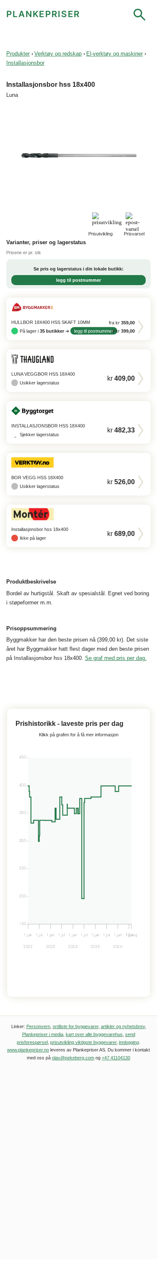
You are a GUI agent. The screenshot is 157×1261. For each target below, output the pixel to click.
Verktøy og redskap (58, 54)
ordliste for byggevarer (75, 1026)
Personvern (38, 1026)
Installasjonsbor (25, 63)
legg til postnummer (78, 280)
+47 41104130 (116, 1057)
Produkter (18, 54)
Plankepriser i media (42, 1034)
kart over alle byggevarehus (94, 1034)
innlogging (129, 1042)
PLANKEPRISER (43, 14)
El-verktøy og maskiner (114, 54)
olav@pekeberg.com (73, 1057)
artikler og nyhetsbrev (123, 1026)
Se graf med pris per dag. (116, 658)
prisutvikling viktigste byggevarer (83, 1042)
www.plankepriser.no (28, 1049)
